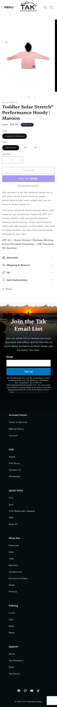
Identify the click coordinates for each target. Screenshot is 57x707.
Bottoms (13, 565)
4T (37, 148)
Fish (11, 498)
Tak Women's (16, 661)
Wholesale (14, 476)
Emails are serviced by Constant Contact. (31, 392)
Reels (12, 633)
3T (27, 148)
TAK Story (14, 463)
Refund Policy (16, 429)
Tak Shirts (14, 674)
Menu (8, 7)
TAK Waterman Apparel (22, 511)
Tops (11, 559)
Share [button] (9, 289)
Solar (11, 667)
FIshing (13, 592)
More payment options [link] (28, 185)
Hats (11, 552)
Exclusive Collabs (18, 578)
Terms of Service (18, 422)
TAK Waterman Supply (32, 701)
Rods (11, 626)
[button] (45, 7)
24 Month (12, 148)
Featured (14, 545)
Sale (11, 518)
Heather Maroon (16, 137)
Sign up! (28, 371)
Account (13, 435)
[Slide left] (22, 97)
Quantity (6, 154)
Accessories (15, 572)
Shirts (12, 654)
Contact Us (15, 470)
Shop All (13, 524)
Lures (12, 613)
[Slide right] (35, 97)
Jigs (11, 620)
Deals (12, 585)
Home (12, 457)
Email (9, 357)
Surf (11, 504)
